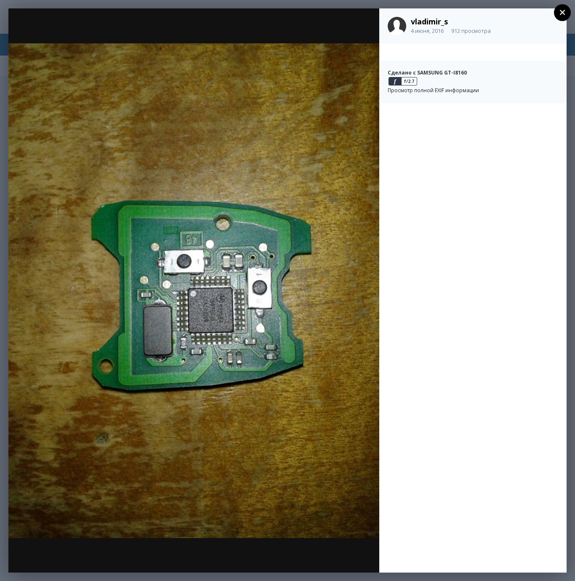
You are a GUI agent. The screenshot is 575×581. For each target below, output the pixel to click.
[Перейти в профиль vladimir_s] (397, 26)
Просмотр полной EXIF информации (433, 90)
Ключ (59, 31)
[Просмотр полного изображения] (365, 24)
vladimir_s (429, 21)
